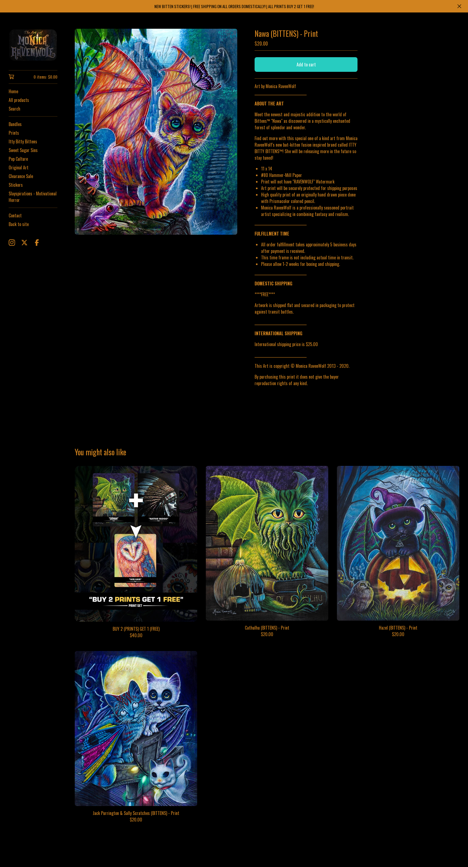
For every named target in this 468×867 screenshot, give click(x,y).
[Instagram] (12, 242)
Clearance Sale (21, 176)
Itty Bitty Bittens (23, 141)
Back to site (19, 224)
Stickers (16, 185)
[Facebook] (37, 242)
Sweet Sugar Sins (23, 150)
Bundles (15, 124)
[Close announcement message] (459, 6)
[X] (24, 242)
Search (14, 108)
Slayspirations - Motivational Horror (33, 196)
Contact (15, 215)
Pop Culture (18, 159)
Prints (14, 133)
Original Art (18, 167)
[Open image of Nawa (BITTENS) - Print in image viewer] (156, 132)
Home (13, 91)
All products (19, 100)
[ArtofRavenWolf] (33, 45)
